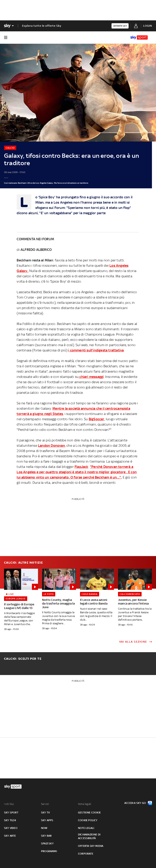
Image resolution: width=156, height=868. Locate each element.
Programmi (49, 851)
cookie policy (88, 820)
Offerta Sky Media (90, 845)
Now (44, 828)
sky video (10, 828)
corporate (85, 853)
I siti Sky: (9, 803)
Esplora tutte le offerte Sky (41, 25)
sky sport (11, 812)
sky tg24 (10, 820)
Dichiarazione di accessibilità (89, 836)
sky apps (47, 820)
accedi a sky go (135, 802)
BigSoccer (96, 419)
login (147, 25)
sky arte (10, 835)
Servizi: (45, 803)
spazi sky (47, 843)
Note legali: (85, 803)
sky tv (45, 812)
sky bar (46, 835)
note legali (86, 828)
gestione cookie (89, 812)
